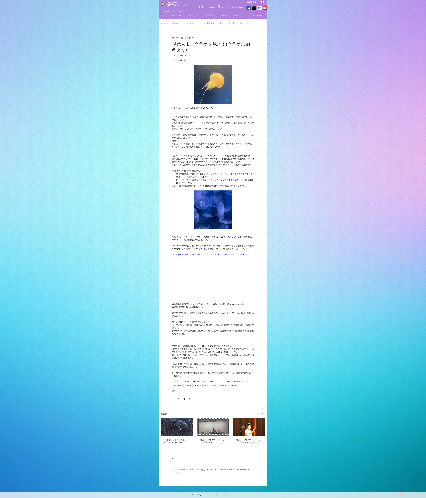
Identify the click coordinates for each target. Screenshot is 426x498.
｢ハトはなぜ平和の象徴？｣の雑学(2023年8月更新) (177, 441)
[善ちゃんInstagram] (259, 8)
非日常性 (198, 385)
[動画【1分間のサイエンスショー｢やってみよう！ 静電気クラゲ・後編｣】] (249, 427)
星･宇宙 (231, 23)
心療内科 (237, 381)
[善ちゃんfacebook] (249, 8)
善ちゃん (186, 381)
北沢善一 (176, 381)
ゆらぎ (246, 381)
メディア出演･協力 (207, 23)
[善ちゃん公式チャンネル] (265, 8)
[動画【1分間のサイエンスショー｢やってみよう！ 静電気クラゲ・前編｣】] (213, 427)
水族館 (214, 385)
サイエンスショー (190, 23)
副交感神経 (177, 385)
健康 (206, 385)
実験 (204, 381)
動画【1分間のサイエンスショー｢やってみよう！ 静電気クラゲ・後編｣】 (248, 441)
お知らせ (176, 23)
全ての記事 (165, 23)
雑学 (240, 23)
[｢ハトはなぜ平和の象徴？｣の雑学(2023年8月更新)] (177, 427)
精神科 (228, 381)
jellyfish (233, 385)
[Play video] (213, 276)
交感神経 (188, 385)
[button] (262, 23)
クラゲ (219, 381)
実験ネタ (249, 23)
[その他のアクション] (252, 38)
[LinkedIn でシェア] (184, 399)
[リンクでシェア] (189, 399)
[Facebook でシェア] (173, 399)
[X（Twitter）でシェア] (178, 399)
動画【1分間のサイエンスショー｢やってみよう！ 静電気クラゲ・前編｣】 (212, 441)
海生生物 (223, 385)
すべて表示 (261, 413)
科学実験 (221, 23)
